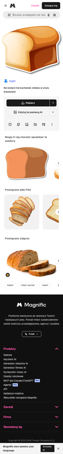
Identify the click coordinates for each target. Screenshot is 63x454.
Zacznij (8, 407)
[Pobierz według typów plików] (53, 102)
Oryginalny (24, 30)
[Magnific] (31, 305)
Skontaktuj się (13, 427)
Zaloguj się (51, 5)
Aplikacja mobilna (13, 393)
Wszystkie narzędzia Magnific (20, 397)
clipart (45, 285)
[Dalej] (58, 163)
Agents (10, 384)
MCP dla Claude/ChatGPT (21, 380)
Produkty (10, 349)
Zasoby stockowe (13, 376)
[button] (31, 334)
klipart (10, 285)
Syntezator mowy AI (15, 372)
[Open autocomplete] (8, 15)
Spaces (8, 354)
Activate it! (47, 448)
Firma (7, 417)
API (5, 389)
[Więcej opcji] (51, 124)
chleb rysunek (28, 285)
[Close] (58, 448)
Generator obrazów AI (16, 363)
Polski (31, 334)
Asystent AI (10, 359)
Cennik (35, 5)
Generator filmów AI (15, 367)
